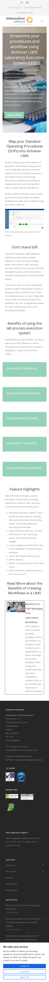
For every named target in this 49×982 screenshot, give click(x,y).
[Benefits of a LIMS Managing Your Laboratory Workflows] (24, 647)
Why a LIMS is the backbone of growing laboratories (23, 907)
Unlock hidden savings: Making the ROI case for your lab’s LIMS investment (22, 938)
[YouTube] (27, 2)
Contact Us (10, 865)
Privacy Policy (11, 890)
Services (9, 877)
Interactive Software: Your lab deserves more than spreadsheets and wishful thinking (23, 922)
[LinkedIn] (21, 2)
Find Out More (14, 115)
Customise (24, 971)
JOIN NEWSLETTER (32, 8)
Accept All (24, 966)
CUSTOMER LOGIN (24, 13)
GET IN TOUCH (14, 8)
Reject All (24, 977)
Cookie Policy (11, 884)
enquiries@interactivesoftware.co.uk (21, 750)
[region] (24, 962)
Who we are (11, 871)
